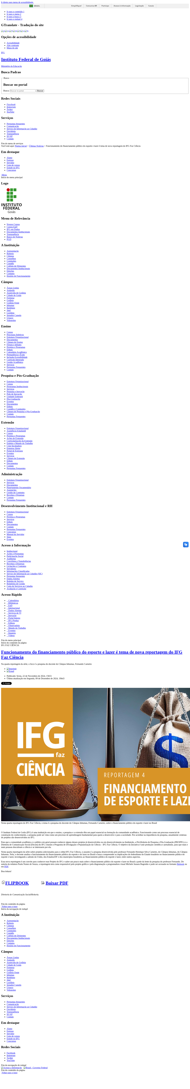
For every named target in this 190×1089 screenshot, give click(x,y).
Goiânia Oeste (13, 303)
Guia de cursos (13, 165)
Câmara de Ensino (15, 342)
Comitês (10, 263)
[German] (15, 31)
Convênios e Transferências (19, 561)
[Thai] (27, 31)
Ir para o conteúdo (15, 11)
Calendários (13, 600)
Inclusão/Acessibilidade (17, 357)
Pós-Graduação (13, 399)
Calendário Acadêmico (17, 352)
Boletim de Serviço (15, 581)
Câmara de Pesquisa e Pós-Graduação (23, 411)
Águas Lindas (13, 288)
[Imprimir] (12, 669)
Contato (10, 139)
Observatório (14, 625)
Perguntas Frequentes (16, 367)
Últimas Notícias (36, 146)
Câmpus (10, 256)
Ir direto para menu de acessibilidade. (17, 2)
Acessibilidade (13, 43)
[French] (11, 31)
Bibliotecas (13, 603)
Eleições (10, 271)
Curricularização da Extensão (19, 441)
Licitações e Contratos (16, 566)
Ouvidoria (11, 131)
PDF (6, 866)
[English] (7, 31)
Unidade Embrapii (15, 396)
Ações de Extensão (15, 438)
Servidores (11, 568)
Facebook (11, 1053)
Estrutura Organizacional (18, 337)
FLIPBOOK (17, 882)
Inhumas (10, 305)
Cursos (10, 332)
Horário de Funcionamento (18, 276)
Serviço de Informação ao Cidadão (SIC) (25, 573)
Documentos (12, 339)
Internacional (14, 608)
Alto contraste (13, 45)
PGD (9, 239)
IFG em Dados (13, 229)
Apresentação (13, 251)
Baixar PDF (57, 882)
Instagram (11, 1055)
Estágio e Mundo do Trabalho (20, 443)
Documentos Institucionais (18, 232)
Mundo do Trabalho (17, 628)
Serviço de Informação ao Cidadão (22, 129)
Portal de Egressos (15, 451)
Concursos (11, 170)
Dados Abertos (13, 579)
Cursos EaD (12, 227)
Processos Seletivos (15, 334)
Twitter (10, 1058)
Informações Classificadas (18, 571)
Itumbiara (11, 308)
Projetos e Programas (16, 347)
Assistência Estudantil (16, 431)
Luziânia (10, 313)
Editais (10, 350)
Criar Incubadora (14, 446)
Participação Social (15, 556)
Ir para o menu (14, 14)
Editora (11, 623)
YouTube (11, 1060)
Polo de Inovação (14, 394)
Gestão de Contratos (15, 492)
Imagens (12, 633)
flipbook (180, 864)
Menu (4, 175)
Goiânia (10, 300)
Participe (105, 6)
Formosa (10, 298)
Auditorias (11, 558)
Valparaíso (11, 320)
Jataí (9, 310)
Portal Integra (14, 618)
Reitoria (10, 253)
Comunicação (13, 126)
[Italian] (19, 31)
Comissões (11, 261)
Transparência (13, 134)
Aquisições (11, 490)
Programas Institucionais (17, 386)
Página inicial (21, 146)
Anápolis (11, 290)
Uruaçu (10, 318)
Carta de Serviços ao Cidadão (20, 586)
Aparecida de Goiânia (16, 293)
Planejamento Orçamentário (19, 487)
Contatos (10, 273)
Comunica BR (91, 6)
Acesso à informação (122, 6)
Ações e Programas (15, 553)
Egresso (10, 160)
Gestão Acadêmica (15, 362)
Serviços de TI (14, 613)
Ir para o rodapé (14, 19)
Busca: (6, 90)
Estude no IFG (13, 167)
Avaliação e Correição (16, 589)
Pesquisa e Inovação (15, 391)
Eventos (10, 401)
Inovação (12, 615)
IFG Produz (13, 620)
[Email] (10, 671)
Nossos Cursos (13, 224)
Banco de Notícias (15, 237)
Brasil (37, 6)
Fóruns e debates (14, 344)
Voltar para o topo (9, 906)
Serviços (10, 365)
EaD (10, 605)
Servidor (10, 162)
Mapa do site (12, 48)
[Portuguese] (3, 31)
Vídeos (11, 635)
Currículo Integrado (15, 360)
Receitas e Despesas (15, 495)
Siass (9, 537)
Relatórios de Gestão (16, 584)
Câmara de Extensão (16, 458)
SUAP (10, 136)
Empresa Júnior (13, 448)
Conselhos (11, 258)
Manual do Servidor (15, 534)
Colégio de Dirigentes (16, 266)
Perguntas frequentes (16, 124)
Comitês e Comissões (16, 409)
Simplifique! (76, 6)
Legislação (139, 6)
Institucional (12, 551)
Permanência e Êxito (16, 355)
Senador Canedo (14, 315)
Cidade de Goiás (14, 295)
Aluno (9, 157)
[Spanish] (23, 31)
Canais (151, 6)
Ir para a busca (14, 16)
